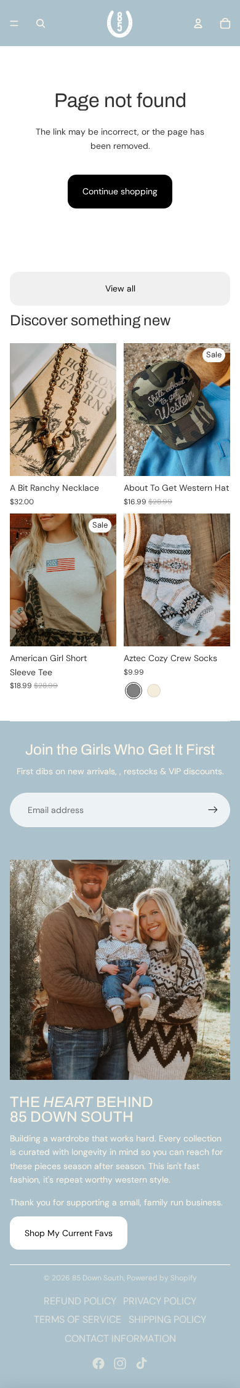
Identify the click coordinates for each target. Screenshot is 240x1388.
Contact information (120, 1338)
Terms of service (77, 1319)
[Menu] (14, 23)
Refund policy (80, 1301)
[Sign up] (213, 810)
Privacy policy (159, 1301)
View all (120, 288)
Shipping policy (167, 1319)
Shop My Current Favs (69, 1233)
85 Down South (98, 1278)
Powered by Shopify (162, 1278)
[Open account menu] (198, 23)
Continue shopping (120, 191)
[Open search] (40, 23)
